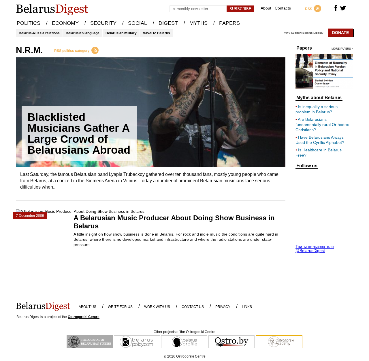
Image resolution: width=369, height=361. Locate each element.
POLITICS (28, 23)
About (266, 8)
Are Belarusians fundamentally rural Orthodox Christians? (322, 124)
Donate (340, 32)
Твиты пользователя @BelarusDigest (314, 248)
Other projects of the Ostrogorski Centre (184, 332)
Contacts (283, 8)
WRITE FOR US (120, 307)
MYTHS (198, 23)
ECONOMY (65, 23)
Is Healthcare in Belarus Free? (318, 152)
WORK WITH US (157, 307)
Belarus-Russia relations (39, 33)
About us (87, 307)
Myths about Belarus (319, 97)
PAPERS (229, 23)
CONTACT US (193, 307)
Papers (304, 48)
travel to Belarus (156, 33)
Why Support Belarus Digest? (303, 32)
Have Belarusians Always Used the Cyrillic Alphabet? (319, 140)
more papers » (342, 49)
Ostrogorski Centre (83, 317)
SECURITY (103, 23)
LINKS (247, 307)
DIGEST (168, 23)
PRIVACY (222, 307)
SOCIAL (137, 23)
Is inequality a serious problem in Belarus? (316, 109)
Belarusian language (82, 33)
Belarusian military (121, 33)
